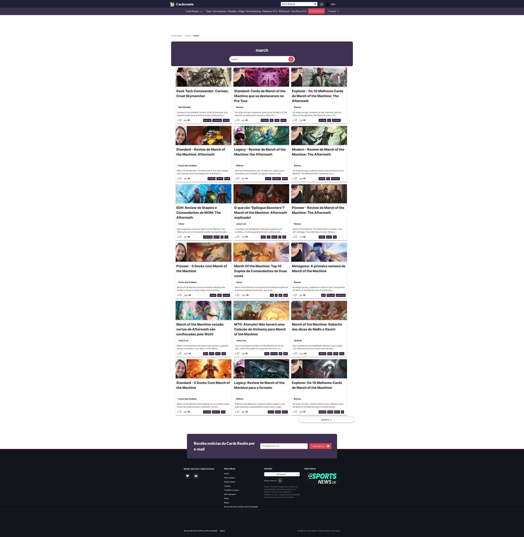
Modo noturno (270, 480)
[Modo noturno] (321, 4)
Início (226, 473)
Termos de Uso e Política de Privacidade (241, 506)
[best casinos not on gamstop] (322, 478)
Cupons (227, 486)
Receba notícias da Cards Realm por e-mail (224, 446)
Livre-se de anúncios (316, 11)
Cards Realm (176, 36)
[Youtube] (196, 476)
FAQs (226, 498)
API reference (230, 494)
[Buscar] (291, 59)
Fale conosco (229, 477)
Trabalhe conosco (231, 490)
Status (226, 502)
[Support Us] (187, 476)
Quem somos (229, 482)
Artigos (188, 36)
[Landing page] (172, 4)
